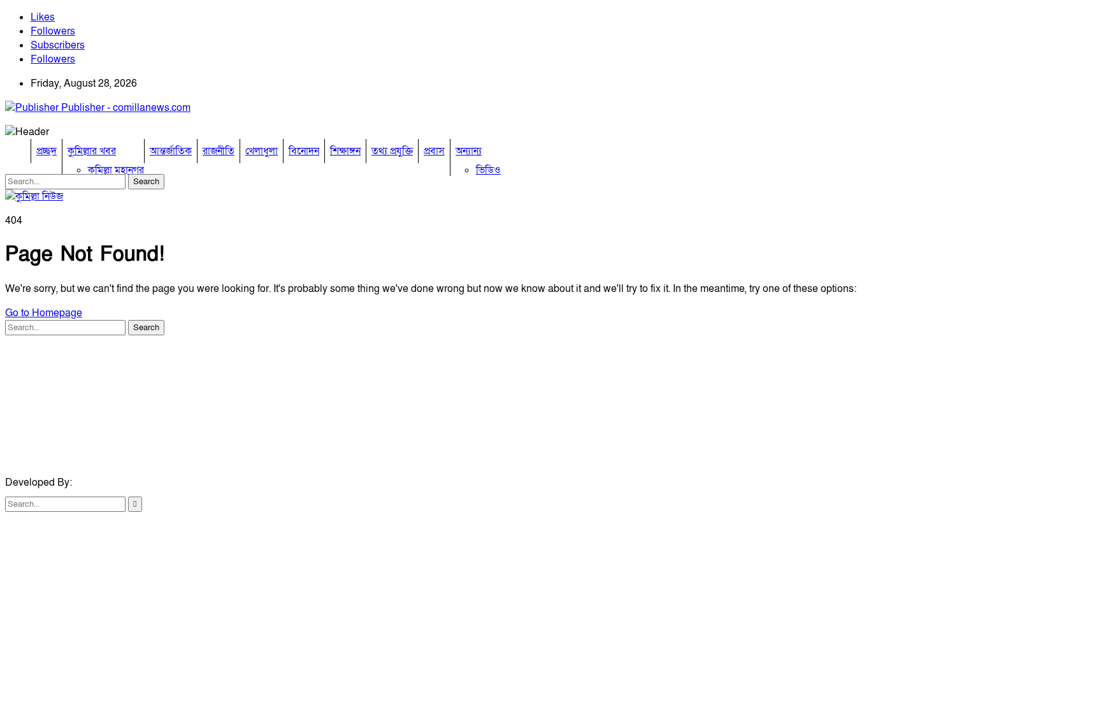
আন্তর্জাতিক (171, 151)
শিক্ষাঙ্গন (345, 151)
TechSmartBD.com (117, 483)
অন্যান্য (469, 151)
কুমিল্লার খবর (92, 151)
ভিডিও (488, 170)
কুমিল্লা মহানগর (116, 170)
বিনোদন (304, 151)
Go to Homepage (43, 313)
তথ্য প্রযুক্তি (392, 151)
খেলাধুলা (261, 151)
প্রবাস (434, 151)
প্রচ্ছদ (46, 151)
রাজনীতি (218, 151)
